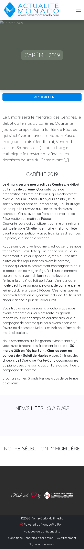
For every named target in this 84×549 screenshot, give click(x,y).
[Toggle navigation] (78, 10)
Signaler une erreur (42, 544)
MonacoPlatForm (52, 524)
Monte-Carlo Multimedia (47, 518)
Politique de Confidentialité (42, 531)
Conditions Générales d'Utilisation (30, 538)
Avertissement (66, 538)
